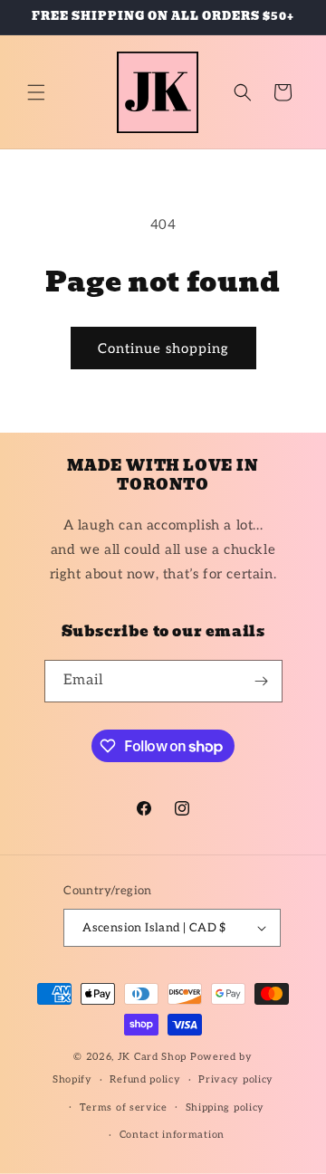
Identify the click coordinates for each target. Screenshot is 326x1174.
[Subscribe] (262, 681)
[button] (36, 92)
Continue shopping (163, 348)
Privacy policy (235, 1079)
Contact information (172, 1135)
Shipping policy (225, 1107)
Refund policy (145, 1079)
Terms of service (124, 1107)
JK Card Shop (154, 1057)
